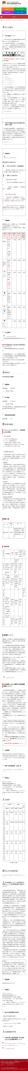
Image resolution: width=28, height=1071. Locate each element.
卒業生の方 (8, 12)
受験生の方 (8, 9)
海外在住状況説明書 (4, 324)
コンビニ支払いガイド (10, 80)
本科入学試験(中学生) (19, 20)
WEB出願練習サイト (8, 111)
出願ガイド (7, 77)
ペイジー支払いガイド (10, 82)
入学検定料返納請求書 (11, 336)
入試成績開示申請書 (9, 1048)
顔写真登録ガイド (9, 78)
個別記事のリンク (8, 142)
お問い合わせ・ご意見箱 (6, 6)
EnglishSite (14, 6)
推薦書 (4, 295)
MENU (14, 17)
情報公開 (17, 5)
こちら (12, 359)
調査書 (4, 309)
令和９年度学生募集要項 (11, 157)
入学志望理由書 (4, 276)
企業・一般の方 (20, 12)
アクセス (7, 5)
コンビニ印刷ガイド (9, 84)
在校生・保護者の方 (20, 9)
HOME (3, 5)
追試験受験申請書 (10, 677)
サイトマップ (12, 5)
